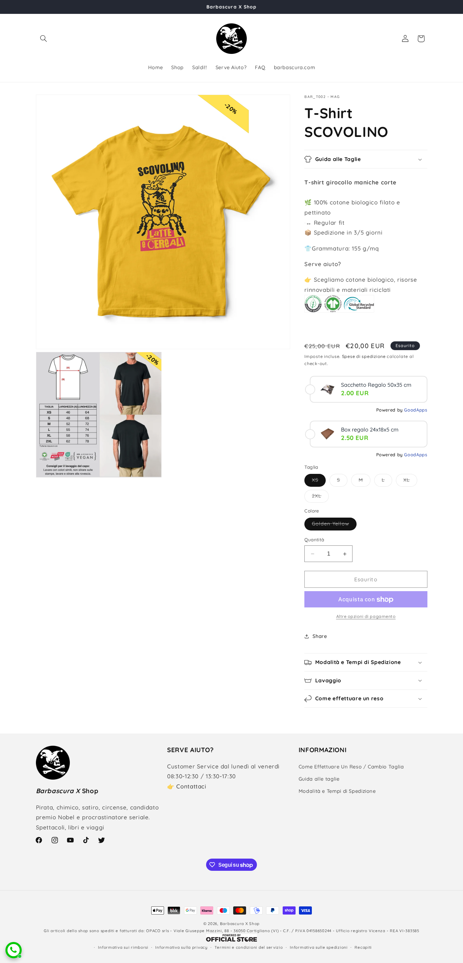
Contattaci (191, 786)
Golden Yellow (334, 525)
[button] (44, 38)
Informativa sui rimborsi (123, 947)
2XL (320, 498)
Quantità (314, 540)
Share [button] (320, 636)
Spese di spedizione (364, 356)
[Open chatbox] (13, 950)
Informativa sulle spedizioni (319, 947)
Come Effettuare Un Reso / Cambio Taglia (351, 766)
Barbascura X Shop (240, 923)
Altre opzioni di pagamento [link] (366, 616)
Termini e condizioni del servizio (249, 947)
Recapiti (363, 947)
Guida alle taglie (319, 779)
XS (319, 482)
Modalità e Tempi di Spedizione (337, 791)
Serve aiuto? (322, 263)
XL (410, 482)
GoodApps (415, 410)
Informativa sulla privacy (181, 947)
